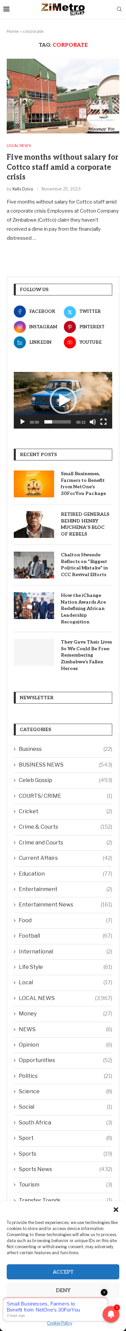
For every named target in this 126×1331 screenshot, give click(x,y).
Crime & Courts (65, 827)
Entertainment (65, 889)
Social (65, 1107)
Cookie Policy (59, 1323)
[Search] (119, 9)
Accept (63, 1272)
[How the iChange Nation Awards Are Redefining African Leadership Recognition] (34, 605)
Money (65, 1013)
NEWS (65, 1029)
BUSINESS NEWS (65, 765)
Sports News (65, 1169)
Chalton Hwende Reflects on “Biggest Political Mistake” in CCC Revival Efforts (84, 564)
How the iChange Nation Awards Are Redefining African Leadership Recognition (83, 608)
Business (65, 749)
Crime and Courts (65, 842)
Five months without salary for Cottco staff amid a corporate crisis (62, 167)
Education (65, 874)
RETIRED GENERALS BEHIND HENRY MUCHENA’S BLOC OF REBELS (85, 524)
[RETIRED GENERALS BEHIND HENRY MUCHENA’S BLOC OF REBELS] (34, 524)
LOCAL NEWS (65, 998)
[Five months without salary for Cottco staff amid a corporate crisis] (63, 96)
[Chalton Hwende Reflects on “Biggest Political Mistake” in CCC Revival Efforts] (34, 565)
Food (65, 920)
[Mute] (92, 422)
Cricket (65, 811)
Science (65, 1091)
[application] (63, 400)
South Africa (65, 1122)
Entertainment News (65, 904)
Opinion (65, 1045)
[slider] (57, 422)
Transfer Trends (65, 1200)
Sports (65, 1154)
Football (65, 936)
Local (65, 982)
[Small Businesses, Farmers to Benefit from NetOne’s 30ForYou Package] (34, 483)
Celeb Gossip (65, 780)
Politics (65, 1076)
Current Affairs (65, 858)
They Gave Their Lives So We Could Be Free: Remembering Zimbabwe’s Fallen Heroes (86, 655)
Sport (65, 1138)
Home (13, 31)
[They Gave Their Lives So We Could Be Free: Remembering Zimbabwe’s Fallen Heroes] (34, 652)
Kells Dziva (22, 188)
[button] (116, 1209)
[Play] (22, 422)
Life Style (65, 967)
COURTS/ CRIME (65, 796)
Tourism (65, 1184)
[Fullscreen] (103, 422)
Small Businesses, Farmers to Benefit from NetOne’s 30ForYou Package (83, 483)
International (65, 951)
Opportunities (65, 1060)
